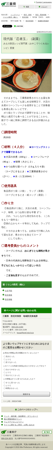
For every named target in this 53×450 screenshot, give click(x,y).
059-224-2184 (17, 327)
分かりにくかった (13, 375)
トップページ (15, 15)
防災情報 (8, 299)
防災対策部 (29, 21)
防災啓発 (25, 17)
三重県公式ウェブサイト (8, 4)
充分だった (10, 356)
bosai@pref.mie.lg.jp (25, 333)
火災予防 (8, 291)
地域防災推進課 (43, 21)
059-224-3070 (7, 438)
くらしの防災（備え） (10, 17)
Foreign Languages (44, 2)
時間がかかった (12, 388)
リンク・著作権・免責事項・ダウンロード (21, 416)
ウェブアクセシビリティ (14, 422)
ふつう (8, 359)
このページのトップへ (27, 409)
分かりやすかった (13, 369)
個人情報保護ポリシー (13, 419)
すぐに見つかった (13, 383)
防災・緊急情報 (41, 15)
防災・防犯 (28, 15)
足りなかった (11, 362)
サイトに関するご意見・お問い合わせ (19, 425)
